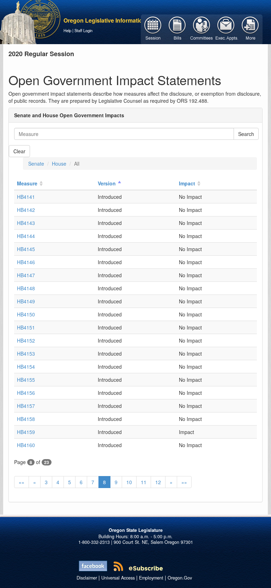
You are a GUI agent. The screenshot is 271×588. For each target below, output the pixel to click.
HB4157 (26, 405)
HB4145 (26, 249)
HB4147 (26, 275)
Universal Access (118, 578)
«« (21, 482)
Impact (187, 183)
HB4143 (26, 222)
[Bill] (177, 29)
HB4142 (26, 209)
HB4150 (26, 314)
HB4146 (26, 262)
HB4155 (26, 379)
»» (184, 482)
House (59, 163)
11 (143, 482)
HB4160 (26, 445)
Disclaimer (87, 578)
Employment (151, 578)
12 (158, 482)
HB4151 (26, 327)
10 (129, 482)
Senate (36, 163)
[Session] (153, 29)
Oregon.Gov (180, 578)
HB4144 (26, 235)
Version (107, 183)
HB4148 (26, 288)
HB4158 (26, 418)
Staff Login (83, 30)
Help (67, 30)
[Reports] (250, 29)
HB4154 (26, 366)
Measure (27, 183)
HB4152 (26, 340)
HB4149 (26, 301)
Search (246, 133)
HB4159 (26, 431)
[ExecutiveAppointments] (226, 29)
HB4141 (26, 196)
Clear (19, 151)
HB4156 (26, 392)
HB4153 (26, 353)
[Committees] (201, 29)
